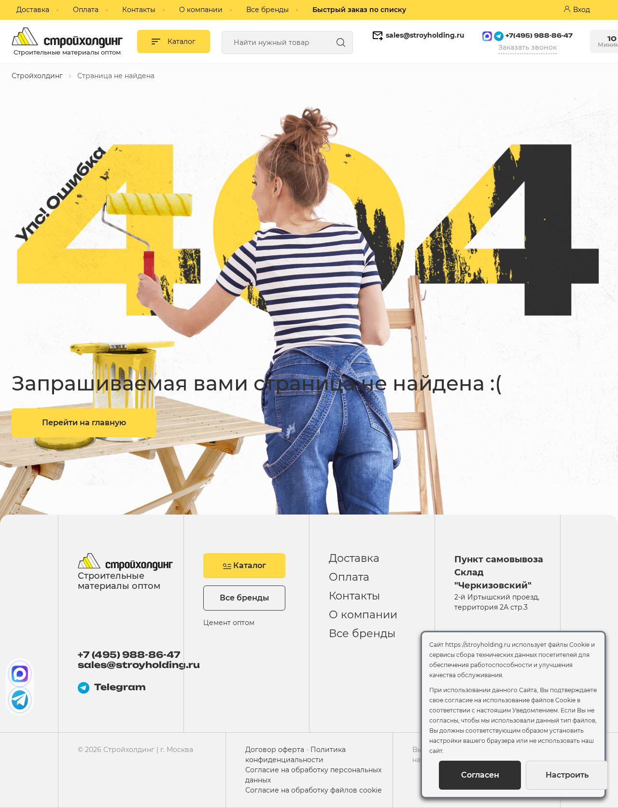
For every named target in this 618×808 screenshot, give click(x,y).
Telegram (120, 687)
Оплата (85, 9)
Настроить (567, 775)
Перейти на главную (84, 422)
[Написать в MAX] (20, 673)
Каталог (248, 565)
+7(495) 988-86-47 (539, 35)
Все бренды (267, 9)
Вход (581, 9)
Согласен (480, 775)
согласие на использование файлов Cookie (510, 700)
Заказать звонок (527, 47)
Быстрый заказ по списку (359, 9)
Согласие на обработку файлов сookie (313, 790)
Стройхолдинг (37, 75)
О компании (201, 9)
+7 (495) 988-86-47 (129, 655)
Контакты (138, 9)
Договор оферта (274, 749)
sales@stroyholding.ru (425, 35)
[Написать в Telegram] (20, 700)
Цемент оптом (228, 622)
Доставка (32, 9)
